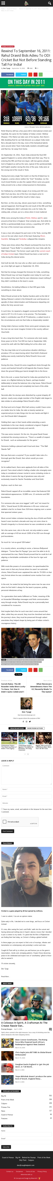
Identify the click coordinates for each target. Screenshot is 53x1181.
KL (42, 218)
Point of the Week (7, 1100)
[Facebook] (23, 722)
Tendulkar (23, 239)
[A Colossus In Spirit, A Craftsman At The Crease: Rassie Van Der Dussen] (26, 1003)
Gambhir (4, 239)
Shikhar (34, 218)
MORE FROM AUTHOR (35, 728)
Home (3, 9)
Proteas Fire (5, 1107)
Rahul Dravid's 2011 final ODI (11, 662)
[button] (49, 3)
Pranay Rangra (6, 1029)
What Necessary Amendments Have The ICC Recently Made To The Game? (41, 688)
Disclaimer (19, 1171)
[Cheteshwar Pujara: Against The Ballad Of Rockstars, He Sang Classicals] (26, 738)
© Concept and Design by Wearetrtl (25, 1178)
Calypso (4, 1103)
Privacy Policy (42, 1171)
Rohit (28, 218)
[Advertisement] (26, 29)
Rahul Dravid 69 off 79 (14, 660)
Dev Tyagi (6, 68)
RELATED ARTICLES (17, 728)
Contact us (9, 1171)
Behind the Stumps (29, 1157)
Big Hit (3, 1096)
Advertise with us (26, 1174)
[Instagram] (26, 722)
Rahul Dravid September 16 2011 (33, 660)
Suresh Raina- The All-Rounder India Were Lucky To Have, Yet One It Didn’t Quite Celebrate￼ (13, 688)
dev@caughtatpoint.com (25, 1165)
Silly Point (22, 1160)
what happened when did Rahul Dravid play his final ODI (20, 664)
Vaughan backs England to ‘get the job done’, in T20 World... (32, 1065)
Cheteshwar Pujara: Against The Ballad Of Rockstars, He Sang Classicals (25, 748)
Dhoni (42, 236)
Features (4, 1118)
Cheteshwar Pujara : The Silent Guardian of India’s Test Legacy (9, 747)
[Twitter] (29, 722)
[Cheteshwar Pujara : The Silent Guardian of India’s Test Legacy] (9, 738)
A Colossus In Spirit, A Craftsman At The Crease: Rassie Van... (24, 1024)
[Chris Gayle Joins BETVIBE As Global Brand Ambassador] (7, 1056)
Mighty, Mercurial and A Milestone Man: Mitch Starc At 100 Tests (43, 747)
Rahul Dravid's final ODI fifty (31, 662)
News (3, 1111)
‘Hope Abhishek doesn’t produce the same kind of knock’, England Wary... (33, 1077)
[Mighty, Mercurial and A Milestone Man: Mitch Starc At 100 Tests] (44, 738)
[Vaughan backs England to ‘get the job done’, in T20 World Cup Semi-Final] (7, 1068)
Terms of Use (30, 1171)
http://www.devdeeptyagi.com (26, 715)
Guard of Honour (12, 9)
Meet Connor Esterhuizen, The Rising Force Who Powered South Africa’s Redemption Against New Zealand (31, 1042)
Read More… (5, 976)
